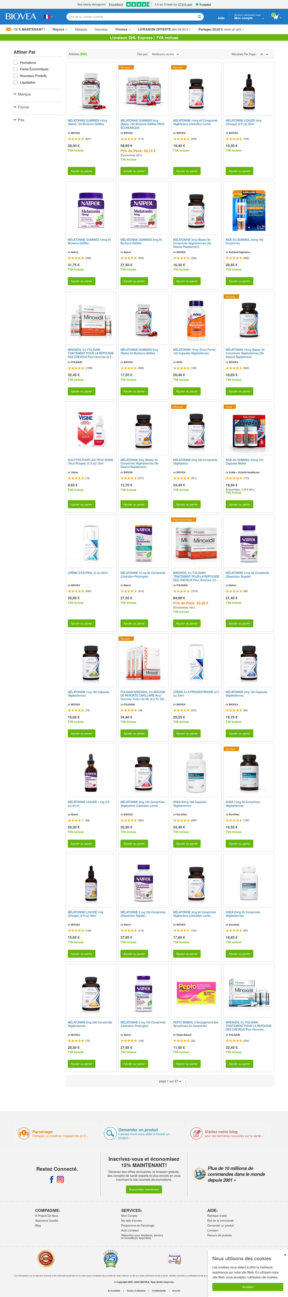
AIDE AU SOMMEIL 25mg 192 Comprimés (244, 241)
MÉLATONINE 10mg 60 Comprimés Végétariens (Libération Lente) (195, 122)
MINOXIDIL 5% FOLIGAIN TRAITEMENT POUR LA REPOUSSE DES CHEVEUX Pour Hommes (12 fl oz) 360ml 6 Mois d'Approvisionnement (196, 576)
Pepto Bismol (184, 1035)
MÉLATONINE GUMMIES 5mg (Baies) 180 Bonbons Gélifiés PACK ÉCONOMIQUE (142, 124)
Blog (38, 1225)
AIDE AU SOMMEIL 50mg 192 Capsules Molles (244, 461)
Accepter (248, 1287)
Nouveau (101, 29)
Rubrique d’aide (217, 1216)
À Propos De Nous (46, 1216)
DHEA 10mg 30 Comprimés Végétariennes (243, 803)
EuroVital (182, 814)
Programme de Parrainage (137, 1225)
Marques (81, 29)
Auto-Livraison (130, 1230)
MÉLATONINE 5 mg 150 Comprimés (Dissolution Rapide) (143, 913)
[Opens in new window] (51, 1179)
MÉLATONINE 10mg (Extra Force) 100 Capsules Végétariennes (194, 351)
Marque (24, 93)
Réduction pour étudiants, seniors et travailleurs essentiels (142, 1236)
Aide (221, 18)
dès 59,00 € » (164, 29)
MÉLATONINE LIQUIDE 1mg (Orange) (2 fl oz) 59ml (85, 913)
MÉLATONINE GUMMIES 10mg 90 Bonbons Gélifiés (89, 241)
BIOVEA (75, 133)
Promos (121, 29)
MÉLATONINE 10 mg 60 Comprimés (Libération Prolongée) (143, 574)
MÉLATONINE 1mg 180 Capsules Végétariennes (88, 693)
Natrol (74, 252)
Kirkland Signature (239, 252)
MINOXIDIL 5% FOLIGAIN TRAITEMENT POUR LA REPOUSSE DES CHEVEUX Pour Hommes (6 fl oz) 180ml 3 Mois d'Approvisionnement (91, 353)
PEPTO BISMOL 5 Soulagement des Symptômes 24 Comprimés (195, 1024)
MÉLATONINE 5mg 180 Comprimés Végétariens (195, 461)
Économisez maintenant (144, 1189)
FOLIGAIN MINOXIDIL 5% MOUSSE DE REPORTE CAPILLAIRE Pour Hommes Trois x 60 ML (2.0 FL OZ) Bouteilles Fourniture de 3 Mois (142, 695)
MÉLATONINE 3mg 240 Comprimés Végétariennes (90, 1024)
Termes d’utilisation (136, 1291)
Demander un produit (220, 1225)
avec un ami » (221, 29)
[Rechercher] (199, 17)
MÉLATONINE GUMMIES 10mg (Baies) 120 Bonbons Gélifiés (87, 122)
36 (261, 54)
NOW (179, 362)
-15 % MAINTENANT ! (29, 29)
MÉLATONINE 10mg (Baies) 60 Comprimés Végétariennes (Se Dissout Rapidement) (245, 353)
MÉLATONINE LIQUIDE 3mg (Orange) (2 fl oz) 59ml (243, 122)
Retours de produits (219, 1235)
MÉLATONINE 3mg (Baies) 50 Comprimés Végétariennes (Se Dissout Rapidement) (139, 463)
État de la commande (220, 1220)
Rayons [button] (58, 29)
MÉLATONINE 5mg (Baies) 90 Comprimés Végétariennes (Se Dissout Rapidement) (192, 243)
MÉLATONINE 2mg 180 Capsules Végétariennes (246, 693)
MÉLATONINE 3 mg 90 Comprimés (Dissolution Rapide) (247, 574)
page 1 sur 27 (168, 1081)
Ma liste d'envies (131, 1220)
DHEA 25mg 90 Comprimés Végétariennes (243, 913)
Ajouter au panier (81, 171)
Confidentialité (159, 1291)
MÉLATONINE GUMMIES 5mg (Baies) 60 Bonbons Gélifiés (139, 351)
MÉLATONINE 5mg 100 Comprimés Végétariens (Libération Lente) (142, 803)
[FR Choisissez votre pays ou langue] (48, 16)
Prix (21, 119)
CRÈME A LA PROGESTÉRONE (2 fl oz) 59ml (196, 693)
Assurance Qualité (46, 1220)
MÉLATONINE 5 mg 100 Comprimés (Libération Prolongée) (143, 1024)
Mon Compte (129, 1216)
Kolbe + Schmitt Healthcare (244, 472)
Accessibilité (114, 1291)
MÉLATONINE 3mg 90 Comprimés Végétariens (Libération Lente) (194, 913)
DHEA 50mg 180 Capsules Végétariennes (189, 803)
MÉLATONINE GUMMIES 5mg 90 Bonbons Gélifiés (141, 241)
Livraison (212, 1230)
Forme (23, 106)
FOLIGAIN (76, 362)
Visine (74, 472)
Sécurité (176, 1291)
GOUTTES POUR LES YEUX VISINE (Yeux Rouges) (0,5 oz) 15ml (90, 461)
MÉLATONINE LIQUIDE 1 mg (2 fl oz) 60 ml (89, 803)
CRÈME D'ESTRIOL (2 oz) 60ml (88, 572)
